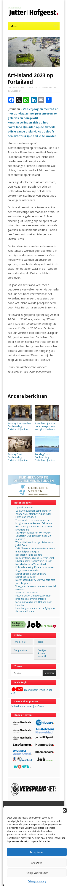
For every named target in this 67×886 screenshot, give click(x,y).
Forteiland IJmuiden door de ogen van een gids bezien (45, 426)
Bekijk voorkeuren (36, 873)
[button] (65, 810)
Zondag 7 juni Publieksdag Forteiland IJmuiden (47, 457)
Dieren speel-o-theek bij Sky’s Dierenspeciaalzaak (30, 575)
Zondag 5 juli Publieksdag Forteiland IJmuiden (20, 457)
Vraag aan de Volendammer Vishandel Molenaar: (35, 588)
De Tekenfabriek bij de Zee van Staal (34, 558)
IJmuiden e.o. (14, 90)
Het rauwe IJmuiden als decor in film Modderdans (34, 528)
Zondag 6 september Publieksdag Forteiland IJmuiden (20, 426)
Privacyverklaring (37, 881)
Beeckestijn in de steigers (29, 554)
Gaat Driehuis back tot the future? (33, 510)
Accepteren (37, 852)
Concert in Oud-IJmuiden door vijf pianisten (33, 537)
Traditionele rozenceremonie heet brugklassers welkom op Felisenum (33, 522)
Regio (40, 641)
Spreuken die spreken (26, 592)
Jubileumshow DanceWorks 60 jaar (33, 561)
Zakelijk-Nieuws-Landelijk (41, 653)
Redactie (19, 87)
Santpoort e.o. (21, 650)
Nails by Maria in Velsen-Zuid (30, 564)
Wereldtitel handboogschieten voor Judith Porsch (34, 544)
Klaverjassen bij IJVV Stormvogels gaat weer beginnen (35, 581)
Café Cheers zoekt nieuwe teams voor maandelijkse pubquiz (35, 550)
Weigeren (37, 862)
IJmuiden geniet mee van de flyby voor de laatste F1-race (35, 610)
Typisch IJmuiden (24, 507)
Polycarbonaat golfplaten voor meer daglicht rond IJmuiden (34, 569)
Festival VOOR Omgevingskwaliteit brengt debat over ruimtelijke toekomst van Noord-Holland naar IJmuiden (33, 600)
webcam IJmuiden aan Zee (31, 691)
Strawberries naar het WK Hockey (32, 532)
